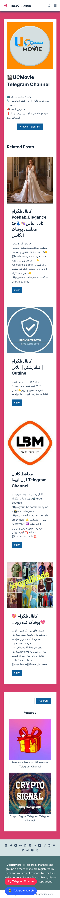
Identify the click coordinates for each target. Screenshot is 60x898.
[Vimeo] (44, 845)
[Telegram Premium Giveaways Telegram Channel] (30, 739)
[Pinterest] (30, 845)
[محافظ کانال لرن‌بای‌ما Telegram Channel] (30, 443)
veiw (18, 290)
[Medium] (11, 845)
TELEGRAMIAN (20, 5)
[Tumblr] (39, 845)
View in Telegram (30, 126)
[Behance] (6, 845)
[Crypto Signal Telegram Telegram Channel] (30, 793)
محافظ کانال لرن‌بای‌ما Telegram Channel (29, 479)
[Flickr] (20, 845)
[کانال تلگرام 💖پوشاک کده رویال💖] (30, 585)
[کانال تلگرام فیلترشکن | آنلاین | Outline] (30, 330)
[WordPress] (49, 845)
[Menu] (55, 5)
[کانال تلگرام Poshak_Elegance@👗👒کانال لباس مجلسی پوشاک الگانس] (30, 180)
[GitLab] (27, 850)
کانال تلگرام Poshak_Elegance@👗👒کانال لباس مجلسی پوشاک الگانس (29, 223)
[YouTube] (15, 845)
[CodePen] (54, 845)
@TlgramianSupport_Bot (38, 881)
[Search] (49, 5)
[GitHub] (25, 845)
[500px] (37, 850)
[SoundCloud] (35, 845)
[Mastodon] (32, 850)
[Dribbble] (23, 850)
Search (43, 700)
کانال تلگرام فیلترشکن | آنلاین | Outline (27, 367)
